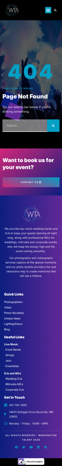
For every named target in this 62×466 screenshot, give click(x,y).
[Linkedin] (38, 447)
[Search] (53, 125)
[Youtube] (31, 447)
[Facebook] (16, 447)
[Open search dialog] (55, 10)
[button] (48, 10)
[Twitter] (24, 447)
